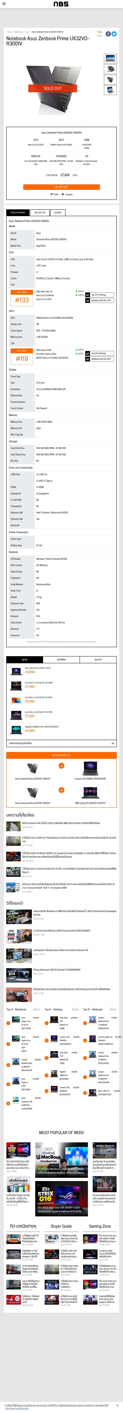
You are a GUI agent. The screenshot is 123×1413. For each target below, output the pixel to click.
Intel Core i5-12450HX (45, 296)
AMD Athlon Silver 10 (44, 292)
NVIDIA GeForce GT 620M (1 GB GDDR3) (52, 358)
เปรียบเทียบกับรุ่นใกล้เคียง (20, 743)
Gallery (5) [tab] (39, 212)
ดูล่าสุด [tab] (24, 660)
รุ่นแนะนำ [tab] (98, 660)
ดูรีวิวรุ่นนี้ (63, 187)
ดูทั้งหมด (36, 1009)
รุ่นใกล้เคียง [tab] (61, 660)
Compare (68, 194)
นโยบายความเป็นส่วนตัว (17, 1409)
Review (57, 212)
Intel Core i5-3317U (43, 299)
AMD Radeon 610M (43, 350)
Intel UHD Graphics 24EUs (46, 354)
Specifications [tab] (18, 212)
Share (56, 194)
